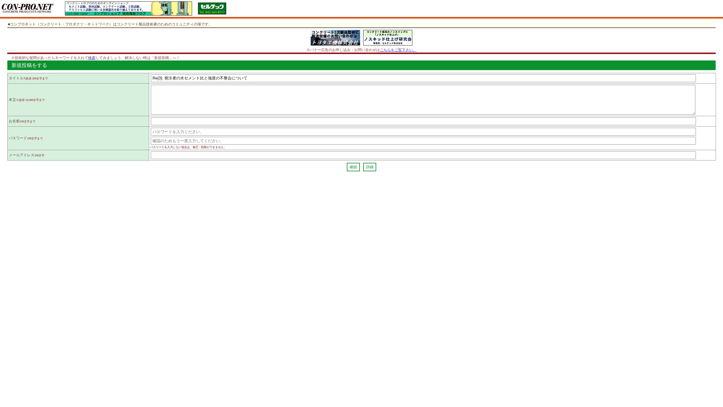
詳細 (369, 167)
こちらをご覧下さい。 (398, 50)
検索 (91, 58)
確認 (353, 167)
